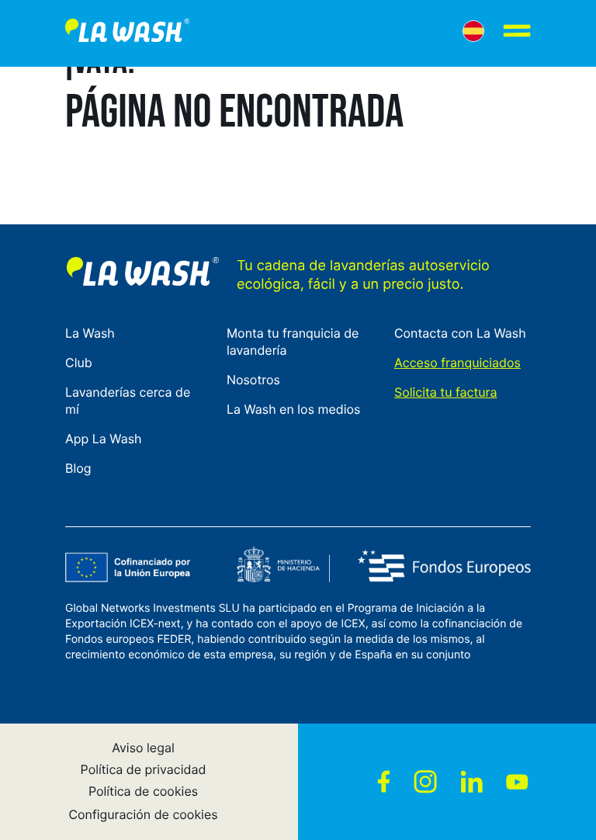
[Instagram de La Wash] (425, 781)
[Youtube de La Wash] (517, 781)
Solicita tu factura (445, 392)
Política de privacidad (143, 769)
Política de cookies (143, 791)
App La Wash (103, 438)
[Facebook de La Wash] (383, 781)
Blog (78, 468)
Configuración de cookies (142, 814)
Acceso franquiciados (457, 362)
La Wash (90, 333)
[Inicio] (127, 33)
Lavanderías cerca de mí (127, 400)
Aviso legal (143, 747)
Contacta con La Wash (460, 333)
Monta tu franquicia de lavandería (293, 341)
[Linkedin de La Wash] (471, 781)
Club (78, 362)
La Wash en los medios (293, 409)
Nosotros (253, 379)
